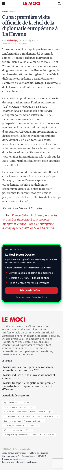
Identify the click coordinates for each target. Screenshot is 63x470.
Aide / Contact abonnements (14, 453)
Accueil (5, 11)
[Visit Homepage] (31, 3)
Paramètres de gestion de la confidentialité (19, 462)
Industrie (25, 402)
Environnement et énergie (41, 412)
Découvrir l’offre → (31, 290)
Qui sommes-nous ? (10, 456)
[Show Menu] (3, 3)
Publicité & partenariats (38, 453)
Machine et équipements (48, 416)
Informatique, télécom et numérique (19, 416)
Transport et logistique (34, 421)
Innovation (33, 425)
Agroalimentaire (10, 402)
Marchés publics (47, 435)
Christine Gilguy (12, 40)
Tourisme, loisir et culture (15, 425)
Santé (34, 435)
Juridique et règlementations (16, 435)
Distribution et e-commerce (15, 412)
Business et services (12, 421)
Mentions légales (28, 456)
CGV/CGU (42, 456)
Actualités (14, 11)
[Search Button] (59, 3)
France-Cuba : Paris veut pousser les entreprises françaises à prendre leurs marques (29, 219)
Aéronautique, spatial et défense (17, 430)
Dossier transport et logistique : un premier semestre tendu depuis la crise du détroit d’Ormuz (28, 386)
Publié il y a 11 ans (30, 40)
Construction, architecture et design (19, 407)
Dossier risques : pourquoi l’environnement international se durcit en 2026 (28, 368)
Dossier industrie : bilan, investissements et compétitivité (28, 376)
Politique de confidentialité (13, 459)
